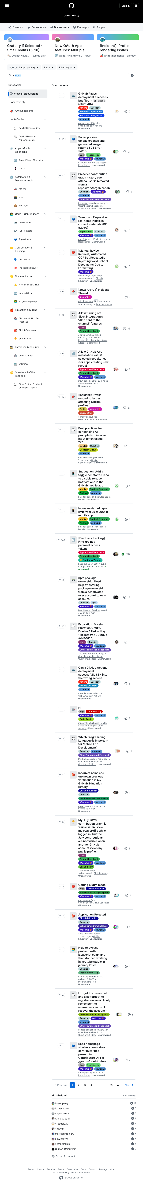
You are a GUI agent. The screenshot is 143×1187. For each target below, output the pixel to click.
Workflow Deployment (91, 111)
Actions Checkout (88, 685)
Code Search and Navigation (94, 1014)
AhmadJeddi (62, 1118)
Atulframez (83, 870)
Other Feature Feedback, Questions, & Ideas (90, 207)
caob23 (82, 239)
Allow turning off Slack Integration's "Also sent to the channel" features (90, 318)
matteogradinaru (64, 1133)
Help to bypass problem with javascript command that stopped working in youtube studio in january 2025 (92, 956)
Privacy (40, 1169)
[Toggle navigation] (6, 5)
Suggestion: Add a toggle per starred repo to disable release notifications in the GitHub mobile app (93, 478)
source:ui (84, 119)
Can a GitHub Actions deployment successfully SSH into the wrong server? (92, 673)
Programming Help (89, 972)
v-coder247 (62, 1123)
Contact (92, 1169)
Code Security (94, 711)
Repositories (39, 27)
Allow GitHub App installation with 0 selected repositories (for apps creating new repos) (93, 358)
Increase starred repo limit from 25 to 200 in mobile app (93, 512)
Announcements (112, 55)
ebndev (131, 55)
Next (127, 1085)
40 (118, 1085)
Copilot (83, 446)
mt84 (80, 380)
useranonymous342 (88, 976)
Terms (31, 1169)
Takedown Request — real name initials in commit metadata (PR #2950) (92, 222)
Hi (79, 707)
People (101, 27)
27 (128, 407)
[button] (132, 75)
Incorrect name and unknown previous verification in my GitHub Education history (91, 780)
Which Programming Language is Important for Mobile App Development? (93, 742)
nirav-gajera (62, 1113)
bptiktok (82, 497)
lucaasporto (62, 1108)
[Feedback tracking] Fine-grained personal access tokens (91, 543)
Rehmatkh (83, 203)
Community (72, 1169)
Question (95, 107)
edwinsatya (61, 1138)
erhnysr (82, 1072)
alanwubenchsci (86, 335)
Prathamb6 (83, 759)
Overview (18, 27)
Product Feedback (89, 331)
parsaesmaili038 (86, 123)
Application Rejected (92, 914)
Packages (83, 27)
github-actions (85, 301)
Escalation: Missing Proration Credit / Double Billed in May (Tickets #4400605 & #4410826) (92, 631)
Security (51, 1169)
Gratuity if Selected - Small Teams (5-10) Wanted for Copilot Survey (25, 48)
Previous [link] (62, 1085)
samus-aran (39, 55)
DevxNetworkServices (89, 610)
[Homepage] (71, 5)
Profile (83, 409)
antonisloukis (62, 1143)
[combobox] (71, 75)
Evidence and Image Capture (94, 892)
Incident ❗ (85, 297)
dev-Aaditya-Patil (87, 275)
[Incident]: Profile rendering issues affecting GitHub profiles (114, 48)
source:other (86, 413)
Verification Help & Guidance (94, 798)
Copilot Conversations (88, 461)
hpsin (88, 55)
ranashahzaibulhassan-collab (92, 723)
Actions (83, 107)
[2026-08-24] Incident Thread (93, 291)
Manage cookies (107, 1169)
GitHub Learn (86, 866)
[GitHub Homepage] (61, 1177)
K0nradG (82, 162)
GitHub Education (88, 790)
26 (128, 328)
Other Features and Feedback (95, 199)
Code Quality (86, 719)
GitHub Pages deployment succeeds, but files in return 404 (93, 99)
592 (127, 554)
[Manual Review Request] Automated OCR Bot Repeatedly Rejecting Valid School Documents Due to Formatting (93, 259)
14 (128, 597)
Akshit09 (82, 653)
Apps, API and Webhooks (68, 55)
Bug (82, 155)
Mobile (83, 489)
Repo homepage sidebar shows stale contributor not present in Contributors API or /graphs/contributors (92, 1052)
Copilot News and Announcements (18, 55)
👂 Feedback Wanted (90, 560)
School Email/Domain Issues (93, 926)
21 (128, 151)
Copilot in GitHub (88, 449)
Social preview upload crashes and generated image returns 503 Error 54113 (91, 144)
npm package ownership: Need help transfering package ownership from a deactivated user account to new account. (92, 588)
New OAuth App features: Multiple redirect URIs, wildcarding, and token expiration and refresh (72, 48)
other (82, 327)
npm (94, 602)
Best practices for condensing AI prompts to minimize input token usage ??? (92, 435)
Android (84, 493)
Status (61, 1169)
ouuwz (81, 806)
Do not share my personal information (71, 1172)
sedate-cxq (83, 1029)
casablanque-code (87, 693)
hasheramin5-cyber (87, 457)
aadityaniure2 (85, 900)
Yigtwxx (59, 1128)
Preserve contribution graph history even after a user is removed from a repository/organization (94, 181)
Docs (83, 1169)
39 (111, 1085)
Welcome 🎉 (86, 158)
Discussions (61, 27)
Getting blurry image (92, 885)
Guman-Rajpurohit (65, 1148)
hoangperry (61, 1103)
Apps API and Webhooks (92, 369)
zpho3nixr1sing (85, 933)
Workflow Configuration (91, 115)
